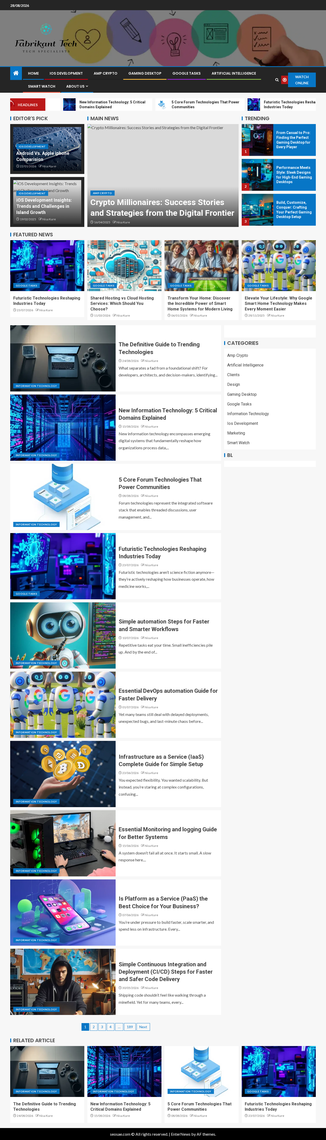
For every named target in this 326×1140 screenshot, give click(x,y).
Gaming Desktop (144, 73)
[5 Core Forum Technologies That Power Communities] (63, 497)
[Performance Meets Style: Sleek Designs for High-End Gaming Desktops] (257, 140)
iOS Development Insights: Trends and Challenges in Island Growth (44, 206)
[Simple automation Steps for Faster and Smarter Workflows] (63, 635)
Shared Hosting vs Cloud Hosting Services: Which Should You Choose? (122, 303)
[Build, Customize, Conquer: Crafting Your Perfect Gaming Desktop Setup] (257, 175)
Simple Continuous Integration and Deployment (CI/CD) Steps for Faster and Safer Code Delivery (166, 972)
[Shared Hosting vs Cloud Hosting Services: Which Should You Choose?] (124, 265)
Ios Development (66, 73)
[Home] (16, 73)
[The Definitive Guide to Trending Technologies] (63, 358)
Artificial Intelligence (234, 73)
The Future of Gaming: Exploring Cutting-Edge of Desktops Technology (291, 209)
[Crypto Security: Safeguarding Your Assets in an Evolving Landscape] (163, 175)
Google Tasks (186, 73)
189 (130, 1027)
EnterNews (181, 1134)
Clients (233, 374)
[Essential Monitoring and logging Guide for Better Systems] (63, 843)
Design (233, 384)
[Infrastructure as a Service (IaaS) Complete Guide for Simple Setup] (63, 774)
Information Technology (36, 385)
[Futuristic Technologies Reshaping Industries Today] (47, 265)
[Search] (277, 80)
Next (143, 1027)
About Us (75, 86)
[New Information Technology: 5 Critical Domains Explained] (63, 428)
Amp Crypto (105, 73)
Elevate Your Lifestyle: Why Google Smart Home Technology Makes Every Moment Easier (278, 303)
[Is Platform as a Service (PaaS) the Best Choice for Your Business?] (63, 912)
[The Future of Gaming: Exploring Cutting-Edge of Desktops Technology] (257, 210)
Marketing (236, 433)
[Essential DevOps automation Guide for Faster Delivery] (63, 705)
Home (33, 73)
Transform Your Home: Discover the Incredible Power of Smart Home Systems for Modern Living (200, 303)
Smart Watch (41, 86)
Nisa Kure (49, 166)
